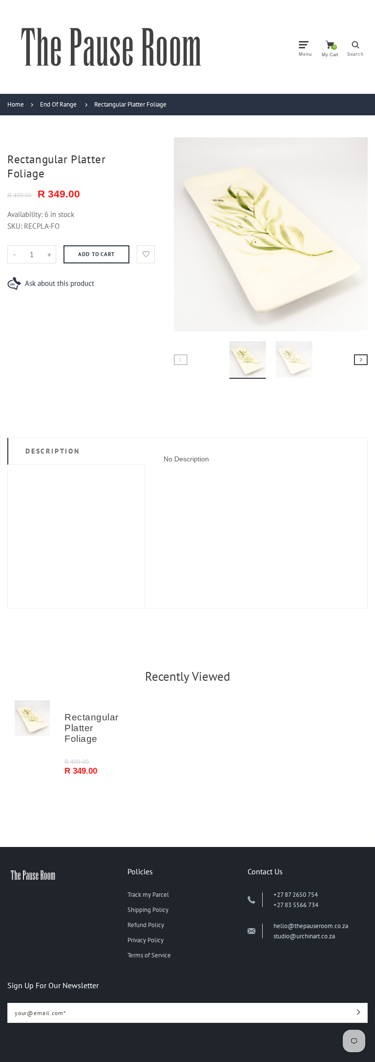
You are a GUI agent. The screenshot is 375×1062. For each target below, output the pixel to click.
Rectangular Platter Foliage (130, 104)
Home (15, 104)
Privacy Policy (145, 940)
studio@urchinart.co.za (304, 936)
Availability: (25, 214)
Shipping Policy (147, 910)
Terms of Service (149, 955)
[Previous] (187, 234)
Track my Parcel (148, 894)
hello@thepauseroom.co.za (310, 926)
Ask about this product (59, 283)
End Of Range (58, 104)
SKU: (15, 226)
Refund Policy (145, 925)
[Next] (354, 234)
